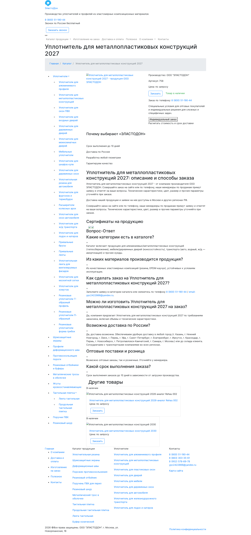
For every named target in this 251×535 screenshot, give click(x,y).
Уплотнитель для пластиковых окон (134, 469)
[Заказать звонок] (46, 35)
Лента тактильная (69, 398)
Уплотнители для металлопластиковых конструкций (70, 98)
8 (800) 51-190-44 (55, 19)
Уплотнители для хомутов (68, 288)
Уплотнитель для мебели (128, 481)
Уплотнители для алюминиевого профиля (68, 85)
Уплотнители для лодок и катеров (68, 234)
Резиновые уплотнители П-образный (68, 315)
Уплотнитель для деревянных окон (134, 486)
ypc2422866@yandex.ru (182, 464)
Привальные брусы (66, 244)
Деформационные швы (85, 466)
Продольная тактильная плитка (66, 408)
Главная (49, 448)
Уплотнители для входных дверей (68, 118)
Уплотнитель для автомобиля (131, 492)
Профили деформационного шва (66, 348)
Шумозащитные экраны (62, 339)
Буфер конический (83, 521)
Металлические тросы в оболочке (66, 376)
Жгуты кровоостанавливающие (67, 385)
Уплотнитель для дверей (128, 475)
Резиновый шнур (62, 423)
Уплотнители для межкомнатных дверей (68, 142)
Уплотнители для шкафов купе (68, 162)
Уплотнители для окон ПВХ (68, 109)
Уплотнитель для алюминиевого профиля (137, 454)
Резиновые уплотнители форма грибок (67, 328)
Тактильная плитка (64, 392)
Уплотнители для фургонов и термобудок (68, 196)
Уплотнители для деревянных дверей (68, 130)
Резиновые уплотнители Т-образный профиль (67, 300)
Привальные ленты (66, 253)
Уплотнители (60, 76)
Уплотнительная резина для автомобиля (68, 183)
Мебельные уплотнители (66, 153)
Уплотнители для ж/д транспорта (68, 225)
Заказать (155, 93)
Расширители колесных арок (67, 207)
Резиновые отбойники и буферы (66, 367)
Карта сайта (176, 470)
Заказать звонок (57, 30)
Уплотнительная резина (85, 454)
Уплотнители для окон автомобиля (69, 216)
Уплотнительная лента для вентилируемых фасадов (68, 266)
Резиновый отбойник (84, 477)
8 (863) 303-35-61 (179, 457)
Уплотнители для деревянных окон (69, 172)
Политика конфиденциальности (187, 529)
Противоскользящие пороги (65, 357)
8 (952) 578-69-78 (179, 461)
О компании (57, 452)
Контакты (56, 482)
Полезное (56, 476)
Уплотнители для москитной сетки (69, 278)
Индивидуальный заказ (163, 119)
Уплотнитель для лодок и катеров (133, 507)
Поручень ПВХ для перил (86, 483)
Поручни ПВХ (60, 417)
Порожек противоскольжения (89, 471)
